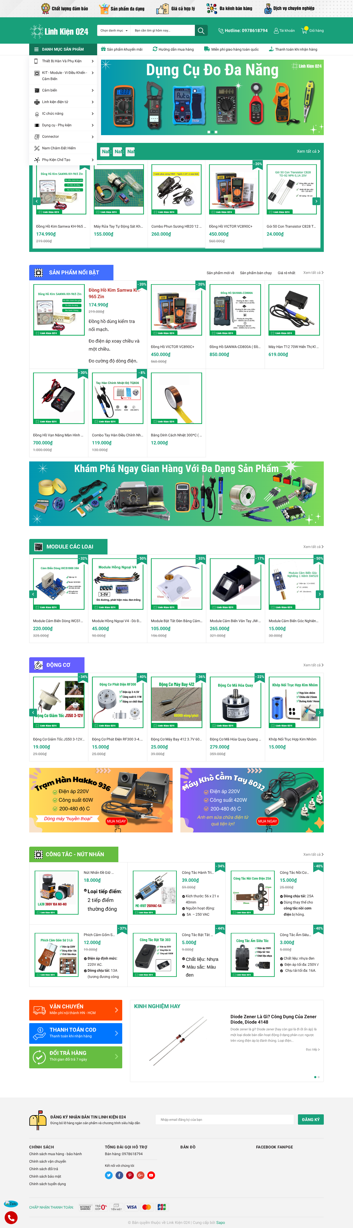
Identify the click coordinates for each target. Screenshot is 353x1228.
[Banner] (176, 493)
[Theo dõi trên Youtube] (151, 1175)
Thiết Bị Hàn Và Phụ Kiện (62, 61)
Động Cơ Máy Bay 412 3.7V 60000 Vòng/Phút (187, 739)
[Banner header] (176, 8)
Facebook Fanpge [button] (274, 1147)
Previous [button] (37, 201)
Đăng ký (311, 1119)
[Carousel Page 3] (216, 132)
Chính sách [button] (41, 1147)
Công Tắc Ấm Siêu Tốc (298, 935)
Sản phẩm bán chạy (256, 273)
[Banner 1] (101, 800)
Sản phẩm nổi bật (74, 272)
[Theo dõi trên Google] (140, 1175)
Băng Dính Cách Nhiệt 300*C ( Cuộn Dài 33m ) (187, 435)
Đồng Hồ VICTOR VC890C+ (230, 226)
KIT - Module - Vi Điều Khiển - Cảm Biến (64, 76)
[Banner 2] (252, 800)
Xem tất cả (307, 151)
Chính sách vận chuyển (47, 1161)
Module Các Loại (70, 547)
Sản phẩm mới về (220, 273)
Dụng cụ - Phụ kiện (57, 125)
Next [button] (316, 201)
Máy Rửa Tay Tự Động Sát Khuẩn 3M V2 (126, 226)
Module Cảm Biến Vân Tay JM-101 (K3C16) (244, 621)
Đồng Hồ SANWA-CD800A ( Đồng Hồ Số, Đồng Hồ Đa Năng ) (257, 347)
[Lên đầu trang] (344, 1203)
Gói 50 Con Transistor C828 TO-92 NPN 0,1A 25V (306, 226)
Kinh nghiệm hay (157, 1006)
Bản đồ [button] (187, 1147)
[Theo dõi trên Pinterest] (130, 1175)
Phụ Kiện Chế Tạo (56, 160)
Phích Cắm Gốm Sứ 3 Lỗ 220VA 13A (112, 935)
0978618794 (255, 30)
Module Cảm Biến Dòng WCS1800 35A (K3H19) (71, 621)
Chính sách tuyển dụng (47, 1184)
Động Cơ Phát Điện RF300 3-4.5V (118, 739)
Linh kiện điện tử (55, 102)
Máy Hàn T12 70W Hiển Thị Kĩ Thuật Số (299, 347)
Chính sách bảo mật (45, 1176)
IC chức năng (52, 113)
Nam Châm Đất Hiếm (59, 148)
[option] (61, 204)
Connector (50, 136)
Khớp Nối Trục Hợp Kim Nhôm (292, 739)
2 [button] (319, 1077)
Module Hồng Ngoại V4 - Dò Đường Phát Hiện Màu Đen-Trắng (140, 621)
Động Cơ (58, 665)
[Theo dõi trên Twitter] (109, 1175)
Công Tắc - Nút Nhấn (75, 854)
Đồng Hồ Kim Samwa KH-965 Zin (62, 226)
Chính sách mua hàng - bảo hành (55, 1154)
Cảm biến (49, 90)
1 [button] (315, 1077)
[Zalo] (11, 1204)
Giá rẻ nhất (286, 273)
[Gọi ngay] (11, 1217)
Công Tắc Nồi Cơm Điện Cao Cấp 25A (309, 872)
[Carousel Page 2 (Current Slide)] (212, 132)
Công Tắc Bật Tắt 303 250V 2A (206, 935)
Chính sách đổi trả (43, 1169)
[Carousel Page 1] (209, 132)
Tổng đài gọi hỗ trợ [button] (126, 1147)
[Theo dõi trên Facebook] (119, 1175)
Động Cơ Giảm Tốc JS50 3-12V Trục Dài (64, 739)
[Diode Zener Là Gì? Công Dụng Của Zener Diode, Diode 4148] (178, 1043)
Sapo (220, 1222)
